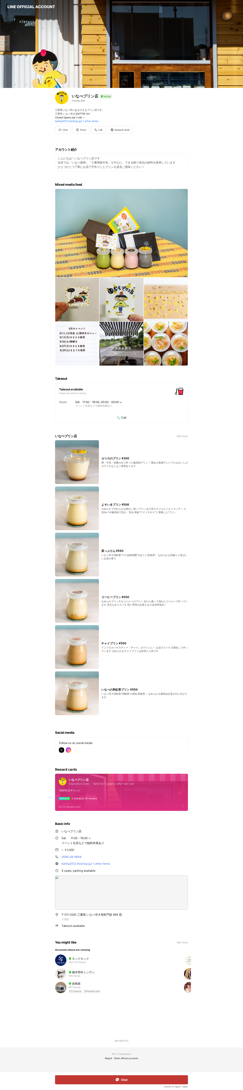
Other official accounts (126, 1058)
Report (108, 1058)
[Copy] (120, 915)
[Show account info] (106, 96)
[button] (81, 130)
